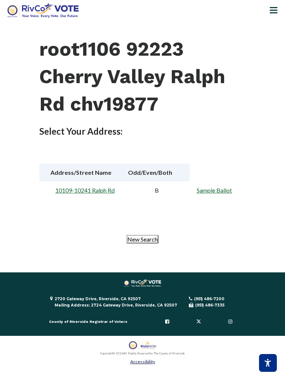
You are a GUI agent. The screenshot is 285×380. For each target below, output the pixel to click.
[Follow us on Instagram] (230, 321)
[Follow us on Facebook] (167, 321)
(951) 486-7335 (210, 305)
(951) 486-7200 (209, 299)
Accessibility (142, 361)
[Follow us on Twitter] (198, 321)
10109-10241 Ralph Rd (85, 190)
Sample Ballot (214, 190)
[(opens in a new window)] (143, 345)
